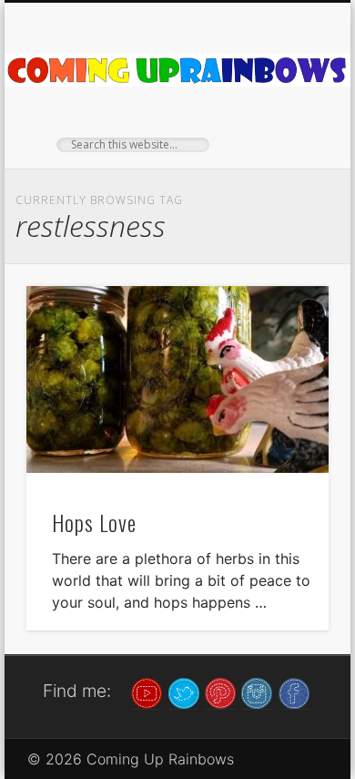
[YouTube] (146, 691)
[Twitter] (183, 691)
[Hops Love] (177, 379)
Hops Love (94, 522)
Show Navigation (284, 163)
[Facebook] (294, 691)
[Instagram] (256, 691)
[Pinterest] (220, 691)
